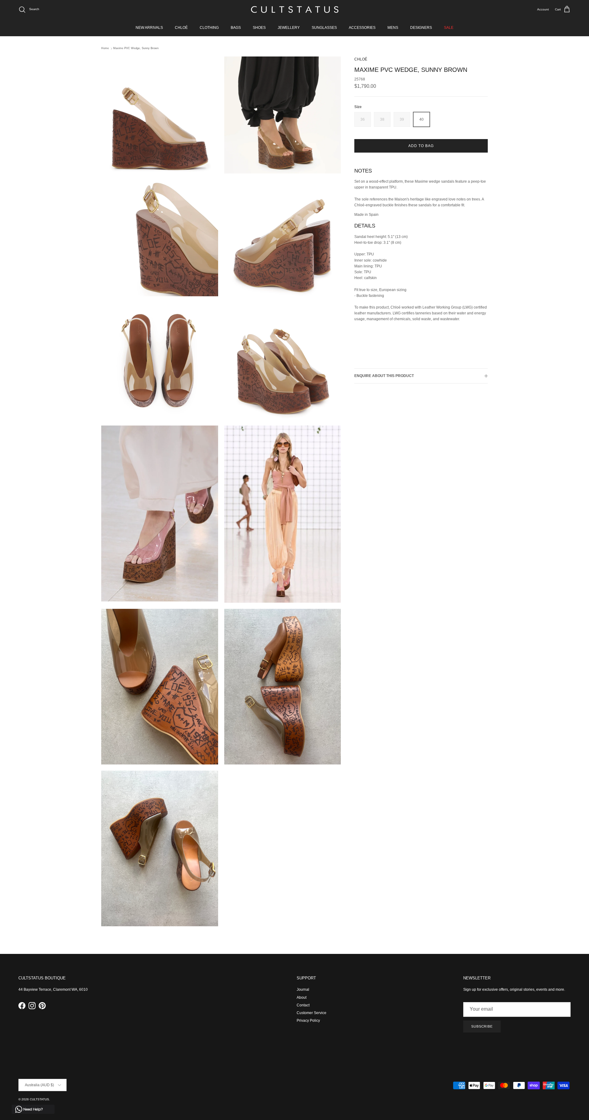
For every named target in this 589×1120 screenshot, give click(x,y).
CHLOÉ (181, 27)
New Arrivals (149, 27)
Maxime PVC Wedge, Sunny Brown (136, 48)
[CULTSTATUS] (294, 9)
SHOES (259, 27)
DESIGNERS (421, 27)
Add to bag (421, 146)
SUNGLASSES (324, 27)
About (301, 997)
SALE (448, 27)
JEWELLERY (289, 27)
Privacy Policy (308, 1020)
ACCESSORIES (362, 27)
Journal (303, 989)
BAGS (236, 27)
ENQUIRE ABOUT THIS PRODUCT (384, 376)
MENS (392, 27)
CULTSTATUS (39, 1099)
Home (105, 48)
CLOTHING (209, 27)
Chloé (360, 59)
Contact (303, 1005)
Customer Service (311, 1013)
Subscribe (482, 1026)
